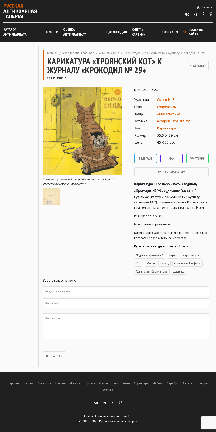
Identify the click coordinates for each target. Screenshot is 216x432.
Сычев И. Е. (166, 99)
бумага (178, 121)
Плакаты (60, 383)
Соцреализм (167, 106)
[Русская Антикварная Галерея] (20, 11)
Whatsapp (197, 159)
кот (138, 263)
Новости (51, 32)
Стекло (103, 383)
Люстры (188, 383)
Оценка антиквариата (74, 32)
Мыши (151, 263)
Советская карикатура (152, 271)
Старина (108, 390)
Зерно (173, 255)
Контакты (170, 32)
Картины (13, 383)
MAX (171, 159)
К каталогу (198, 66)
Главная (52, 53)
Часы (115, 383)
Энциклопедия (115, 32)
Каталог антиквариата (15, 32)
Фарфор (75, 383)
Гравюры (202, 383)
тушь (190, 121)
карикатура (191, 255)
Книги (126, 383)
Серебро (173, 383)
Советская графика (187, 263)
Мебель (158, 383)
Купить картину (138, 32)
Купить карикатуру (171, 172)
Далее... (179, 271)
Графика (28, 383)
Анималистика (109, 53)
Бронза (90, 383)
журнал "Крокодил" (149, 255)
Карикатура (166, 128)
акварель (164, 121)
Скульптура (141, 383)
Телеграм (145, 159)
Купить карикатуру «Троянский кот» (161, 246)
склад (164, 263)
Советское (44, 383)
